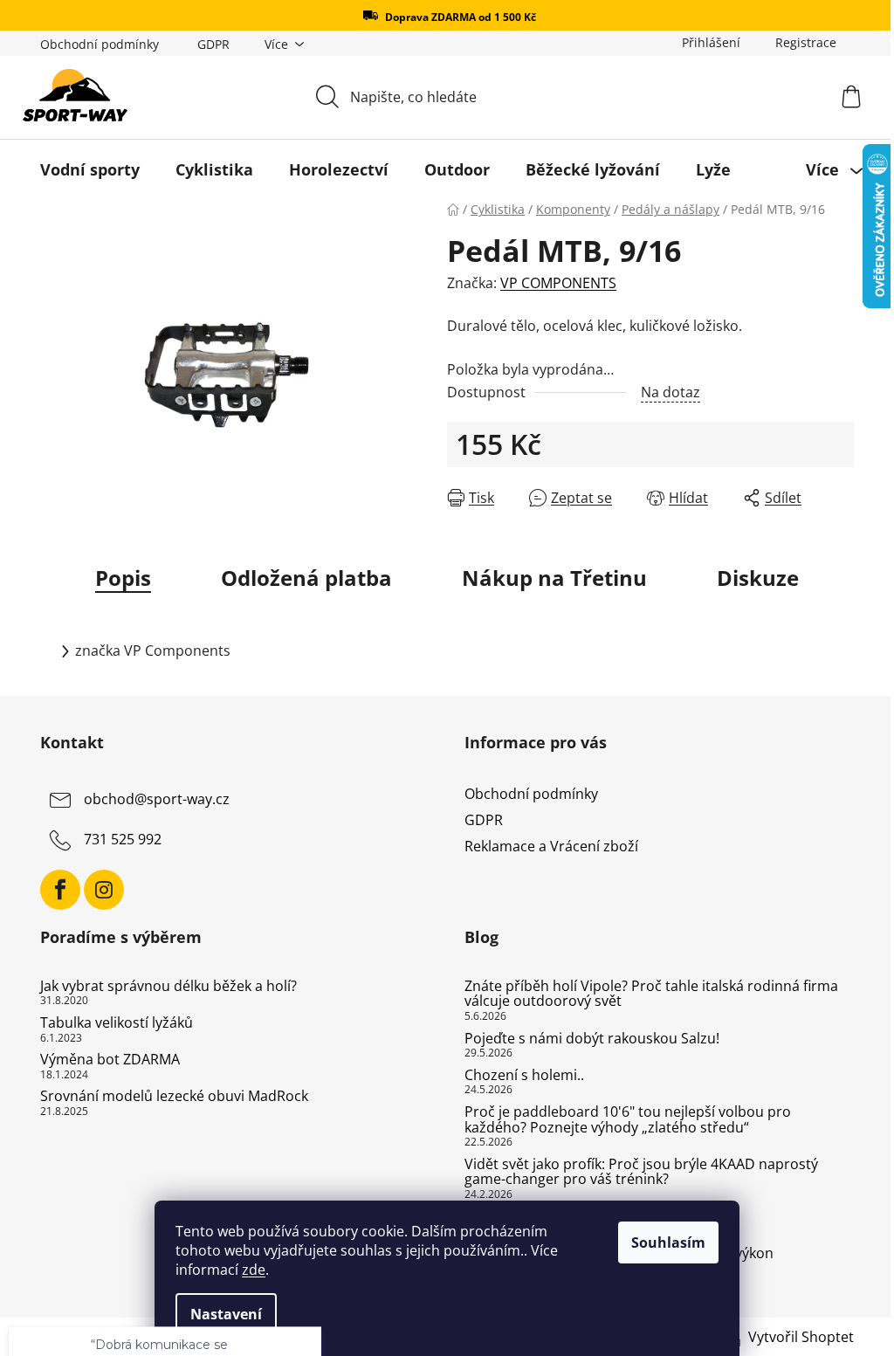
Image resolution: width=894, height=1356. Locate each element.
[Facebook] (60, 890)
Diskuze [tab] (758, 577)
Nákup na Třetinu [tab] (554, 577)
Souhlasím (668, 1242)
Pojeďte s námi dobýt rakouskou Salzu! (591, 1039)
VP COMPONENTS (558, 283)
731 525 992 (123, 839)
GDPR (213, 44)
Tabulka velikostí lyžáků (116, 1023)
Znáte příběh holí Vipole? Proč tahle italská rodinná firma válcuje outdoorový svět (651, 994)
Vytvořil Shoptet (801, 1336)
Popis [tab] (123, 577)
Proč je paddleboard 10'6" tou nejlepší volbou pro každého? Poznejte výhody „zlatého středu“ (627, 1120)
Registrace (805, 42)
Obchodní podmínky (99, 44)
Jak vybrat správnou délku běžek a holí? (168, 987)
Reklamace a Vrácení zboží (551, 846)
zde (253, 1269)
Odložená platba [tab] (306, 577)
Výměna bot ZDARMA (110, 1060)
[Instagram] (104, 890)
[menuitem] (90, 169)
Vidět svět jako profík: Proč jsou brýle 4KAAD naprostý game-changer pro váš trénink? (641, 1172)
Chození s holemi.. (524, 1076)
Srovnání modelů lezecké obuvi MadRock (174, 1097)
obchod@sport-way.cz (157, 799)
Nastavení (226, 1314)
